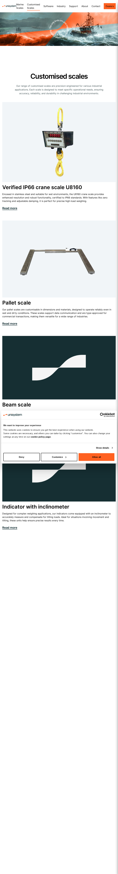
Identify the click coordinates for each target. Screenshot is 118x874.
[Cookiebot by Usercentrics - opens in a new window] (102, 415)
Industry (61, 6)
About (84, 6)
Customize (57, 457)
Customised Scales (33, 6)
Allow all (96, 457)
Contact (96, 6)
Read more (9, 208)
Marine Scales (20, 6)
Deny (21, 457)
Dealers (110, 6)
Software (48, 6)
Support (73, 6)
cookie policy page (41, 436)
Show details (102, 448)
